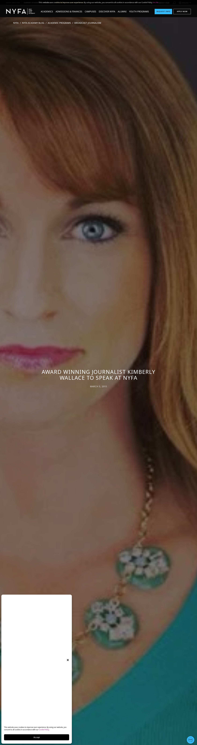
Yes (154, 2)
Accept (37, 737)
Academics (47, 11)
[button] (67, 660)
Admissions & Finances (69, 11)
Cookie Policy (44, 730)
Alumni (122, 11)
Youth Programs (139, 11)
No (157, 2)
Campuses (90, 11)
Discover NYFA (107, 11)
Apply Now (182, 11)
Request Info (163, 11)
